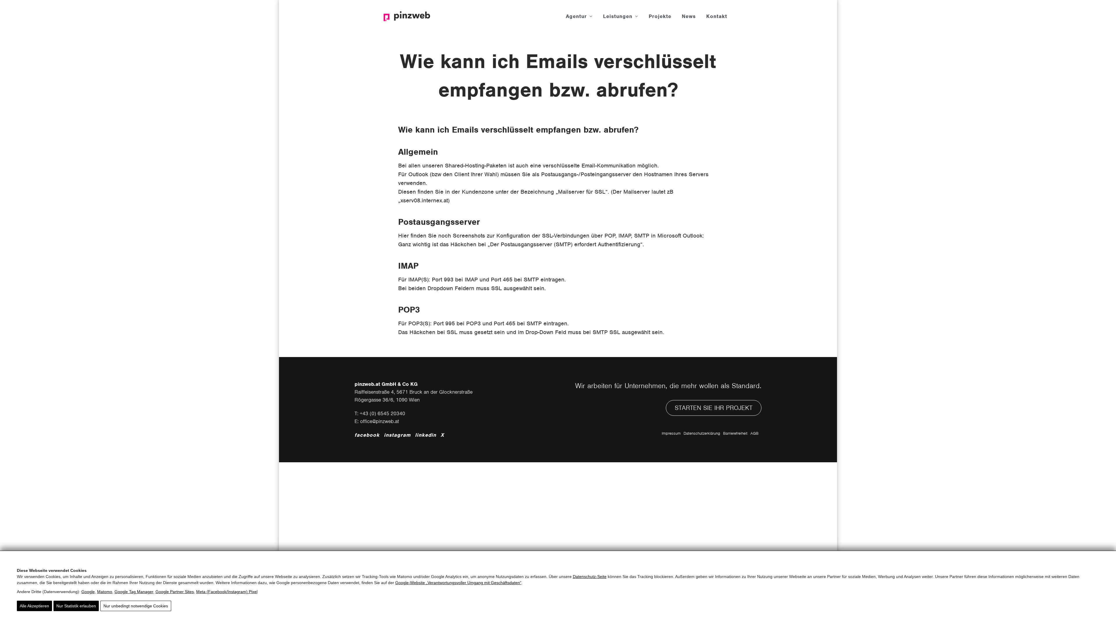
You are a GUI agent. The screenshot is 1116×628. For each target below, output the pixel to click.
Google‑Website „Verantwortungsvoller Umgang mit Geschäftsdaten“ (458, 582)
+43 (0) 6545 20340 (382, 413)
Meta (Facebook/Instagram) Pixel (226, 591)
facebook (367, 435)
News (689, 16)
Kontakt (716, 16)
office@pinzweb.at (379, 421)
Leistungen (617, 16)
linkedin (425, 435)
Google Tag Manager (134, 591)
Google (88, 591)
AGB (754, 433)
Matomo (104, 591)
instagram (397, 435)
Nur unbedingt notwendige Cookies (135, 606)
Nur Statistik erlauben (76, 606)
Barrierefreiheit (735, 433)
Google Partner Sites (174, 591)
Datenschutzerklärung (702, 433)
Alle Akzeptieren (34, 606)
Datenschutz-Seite (590, 576)
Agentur (576, 16)
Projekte (660, 16)
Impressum (671, 433)
